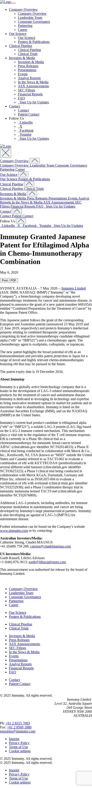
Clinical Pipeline (20, 46)
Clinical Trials (28, 54)
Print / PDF (9, 280)
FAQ (21, 98)
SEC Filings (26, 90)
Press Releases (28, 66)
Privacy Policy (19, 743)
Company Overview (23, 9)
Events (22, 74)
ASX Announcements (33, 86)
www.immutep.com (14, 530)
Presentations (27, 70)
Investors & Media (22, 58)
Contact (14, 106)
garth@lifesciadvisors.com (47, 562)
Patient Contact (28, 114)
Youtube (24, 134)
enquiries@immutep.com (17, 731)
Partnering (25, 26)
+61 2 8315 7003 (18, 723)
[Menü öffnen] (14, 3)
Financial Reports (30, 94)
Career (22, 30)
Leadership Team (30, 17)
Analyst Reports (29, 78)
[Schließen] (5, 153)
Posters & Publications (34, 42)
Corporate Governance (34, 22)
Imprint (14, 739)
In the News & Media (33, 82)
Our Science (17, 34)
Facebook (25, 130)
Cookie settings (20, 751)
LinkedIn (25, 122)
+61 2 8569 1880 (19, 727)
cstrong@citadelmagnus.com (50, 546)
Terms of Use (18, 747)
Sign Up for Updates (33, 102)
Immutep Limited (73, 288)
